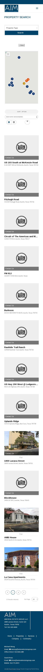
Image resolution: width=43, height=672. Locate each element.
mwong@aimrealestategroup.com (23, 649)
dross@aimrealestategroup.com (23, 660)
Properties (20, 636)
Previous (7, 592)
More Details (21, 147)
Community (27, 639)
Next (24, 592)
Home (10, 636)
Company (15, 639)
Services (31, 636)
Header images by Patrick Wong (29, 669)
